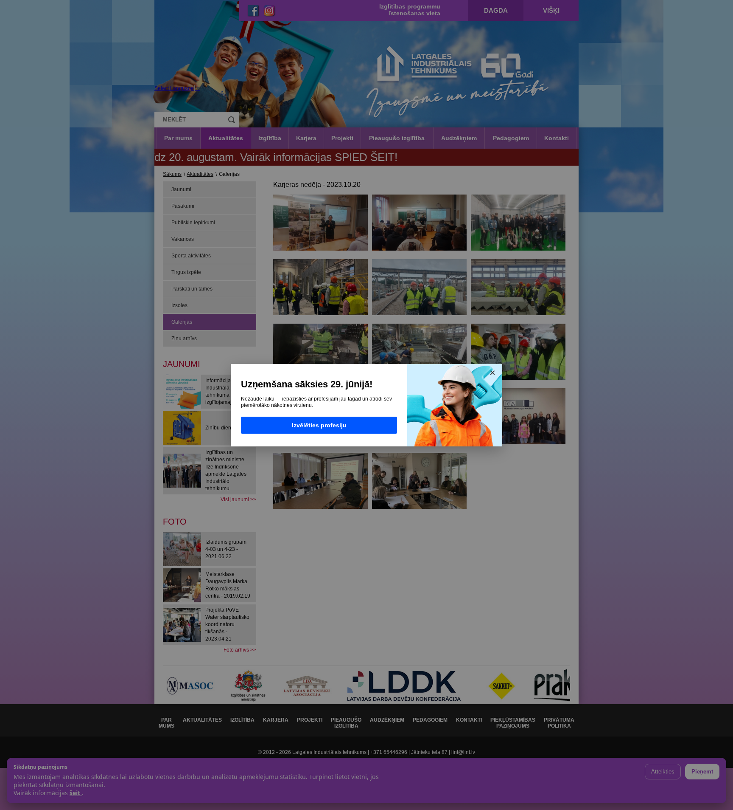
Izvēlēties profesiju (319, 425)
